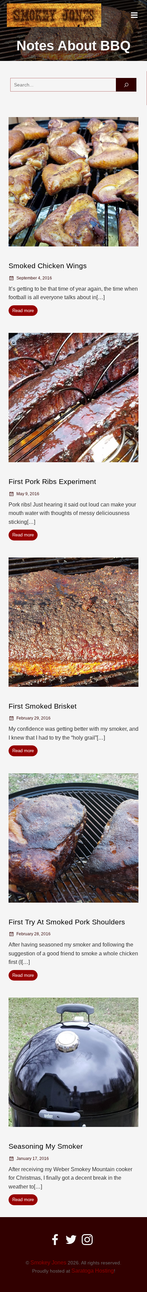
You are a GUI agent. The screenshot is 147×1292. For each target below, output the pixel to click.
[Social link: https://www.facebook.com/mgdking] (58, 1239)
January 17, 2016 (32, 1158)
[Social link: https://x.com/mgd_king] (74, 1239)
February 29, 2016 (33, 718)
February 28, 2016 (33, 934)
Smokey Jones (48, 1262)
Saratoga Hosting (92, 1271)
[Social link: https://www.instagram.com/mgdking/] (90, 1239)
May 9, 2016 (27, 493)
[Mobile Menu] (134, 15)
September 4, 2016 (34, 278)
